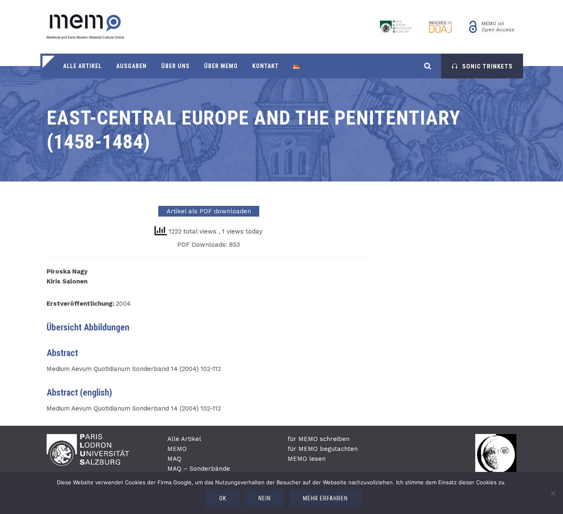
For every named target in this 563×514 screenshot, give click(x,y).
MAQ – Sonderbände (198, 468)
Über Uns (175, 66)
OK (222, 498)
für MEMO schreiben (319, 439)
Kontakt (265, 66)
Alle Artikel (82, 66)
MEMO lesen (307, 458)
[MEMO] (85, 27)
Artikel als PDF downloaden (209, 211)
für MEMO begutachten (323, 449)
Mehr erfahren (325, 498)
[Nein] (553, 493)
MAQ (174, 458)
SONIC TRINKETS (487, 66)
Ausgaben (131, 66)
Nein (264, 498)
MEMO (177, 449)
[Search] (427, 65)
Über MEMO (221, 66)
